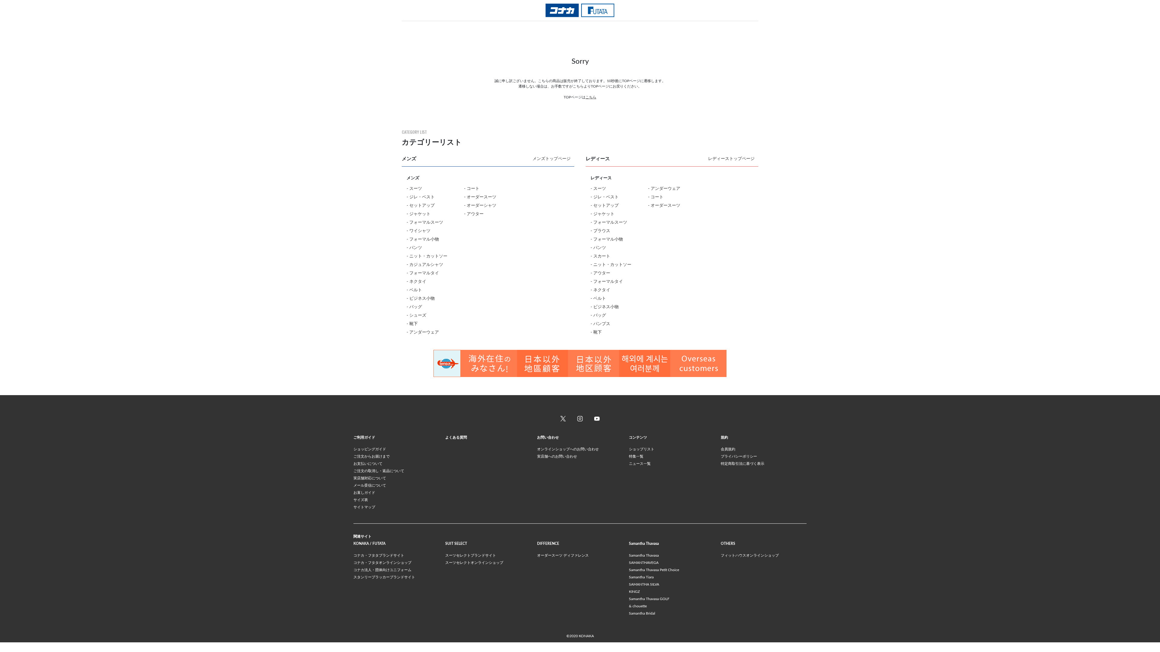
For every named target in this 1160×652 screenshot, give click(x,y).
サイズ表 (360, 500)
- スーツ (414, 189)
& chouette (638, 606)
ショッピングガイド (369, 449)
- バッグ (414, 307)
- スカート (600, 256)
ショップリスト (641, 449)
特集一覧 (636, 456)
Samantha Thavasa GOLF (649, 599)
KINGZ (634, 591)
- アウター (474, 214)
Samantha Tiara (641, 577)
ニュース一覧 (640, 463)
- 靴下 (412, 324)
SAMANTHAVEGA (644, 562)
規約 (724, 437)
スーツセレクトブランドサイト (470, 555)
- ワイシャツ (418, 231)
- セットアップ (421, 205)
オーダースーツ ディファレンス (563, 555)
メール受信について (369, 485)
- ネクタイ (416, 282)
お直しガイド (364, 492)
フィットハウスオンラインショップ (750, 555)
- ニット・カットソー (427, 256)
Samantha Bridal (642, 613)
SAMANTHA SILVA (644, 584)
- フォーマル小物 (423, 239)
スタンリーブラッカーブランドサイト (384, 577)
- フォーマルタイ (423, 273)
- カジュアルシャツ (425, 265)
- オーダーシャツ (480, 205)
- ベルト (414, 290)
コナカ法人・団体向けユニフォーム (382, 570)
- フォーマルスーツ (425, 222)
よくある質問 (456, 437)
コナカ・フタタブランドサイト (378, 555)
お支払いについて (367, 463)
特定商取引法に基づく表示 (742, 463)
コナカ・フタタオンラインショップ (382, 562)
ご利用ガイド (364, 437)
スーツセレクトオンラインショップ (474, 562)
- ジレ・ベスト (421, 197)
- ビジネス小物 (421, 298)
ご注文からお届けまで (371, 456)
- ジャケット (418, 214)
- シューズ (416, 315)
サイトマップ (364, 507)
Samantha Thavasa (644, 555)
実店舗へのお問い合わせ (557, 456)
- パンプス (600, 324)
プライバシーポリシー (739, 456)
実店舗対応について (369, 478)
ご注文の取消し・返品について (378, 471)
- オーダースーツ (480, 197)
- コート (471, 189)
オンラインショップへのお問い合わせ (568, 449)
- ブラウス (600, 231)
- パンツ (414, 248)
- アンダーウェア (423, 332)
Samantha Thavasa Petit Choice (654, 570)
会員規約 (728, 449)
